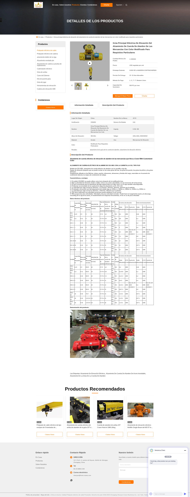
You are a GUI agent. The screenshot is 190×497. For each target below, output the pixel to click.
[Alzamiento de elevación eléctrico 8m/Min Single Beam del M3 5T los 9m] (140, 410)
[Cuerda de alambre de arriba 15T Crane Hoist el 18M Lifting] (110, 410)
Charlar (106, 5)
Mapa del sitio (45, 495)
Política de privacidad (32, 495)
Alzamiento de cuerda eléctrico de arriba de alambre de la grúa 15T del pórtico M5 (79, 426)
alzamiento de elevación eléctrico (92, 373)
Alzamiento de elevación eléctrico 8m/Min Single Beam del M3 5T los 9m (139, 426)
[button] (39, 414)
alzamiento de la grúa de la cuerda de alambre (87, 376)
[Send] (185, 494)
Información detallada (84, 105)
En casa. (55, 5)
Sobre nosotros (65, 5)
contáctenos (126, 482)
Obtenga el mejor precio (123, 96)
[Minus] (185, 450)
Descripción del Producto (113, 105)
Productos (76, 5)
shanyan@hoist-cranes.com (82, 475)
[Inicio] (38, 5)
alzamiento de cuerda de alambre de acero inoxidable (125, 373)
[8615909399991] (71, 481)
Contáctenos (92, 5)
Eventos (83, 5)
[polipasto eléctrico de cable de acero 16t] (90, 61)
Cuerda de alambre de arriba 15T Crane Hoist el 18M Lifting (109, 426)
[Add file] (150, 494)
